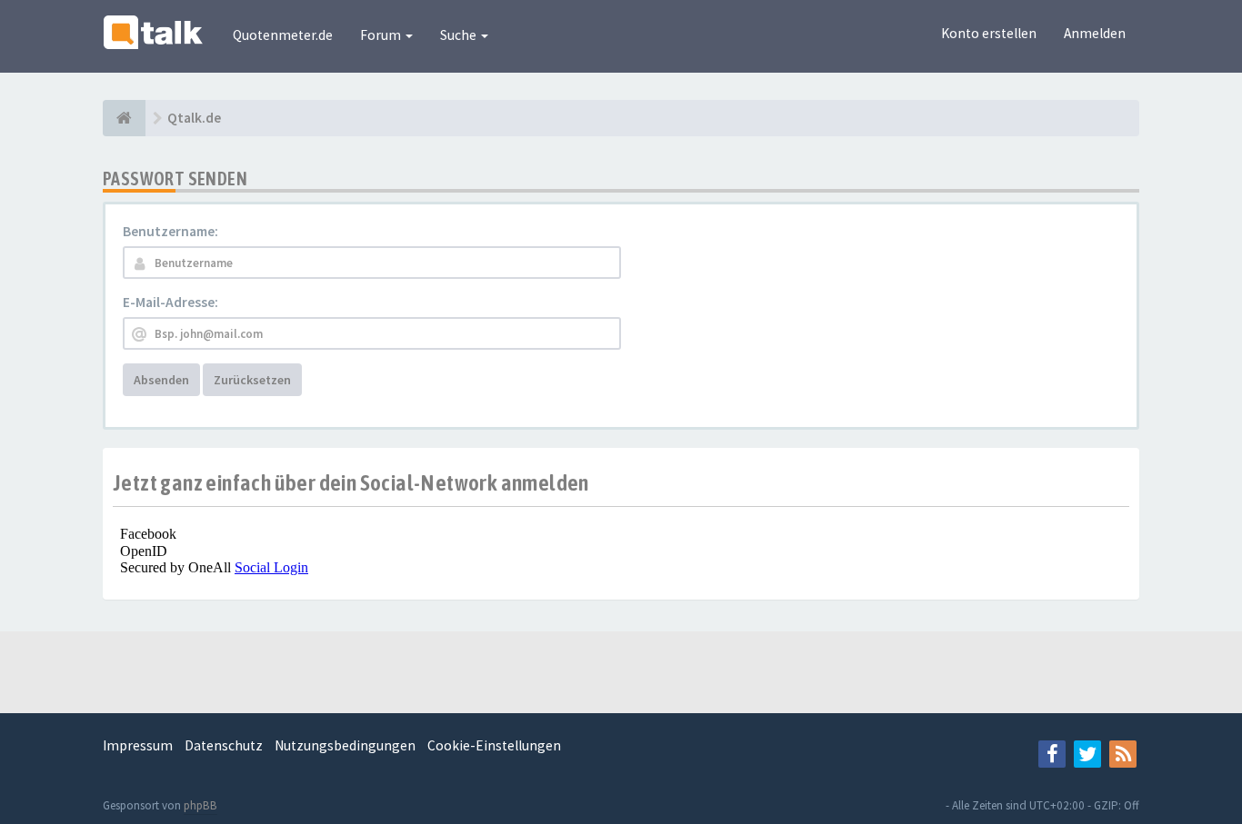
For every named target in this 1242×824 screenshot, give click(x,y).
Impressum (138, 745)
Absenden (161, 380)
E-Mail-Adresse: (170, 302)
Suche (459, 35)
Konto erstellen (989, 33)
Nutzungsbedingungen (345, 745)
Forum (382, 35)
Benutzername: (170, 231)
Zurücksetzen (252, 380)
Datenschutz (224, 745)
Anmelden (1095, 33)
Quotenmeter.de (283, 35)
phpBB (200, 805)
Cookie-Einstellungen (494, 745)
